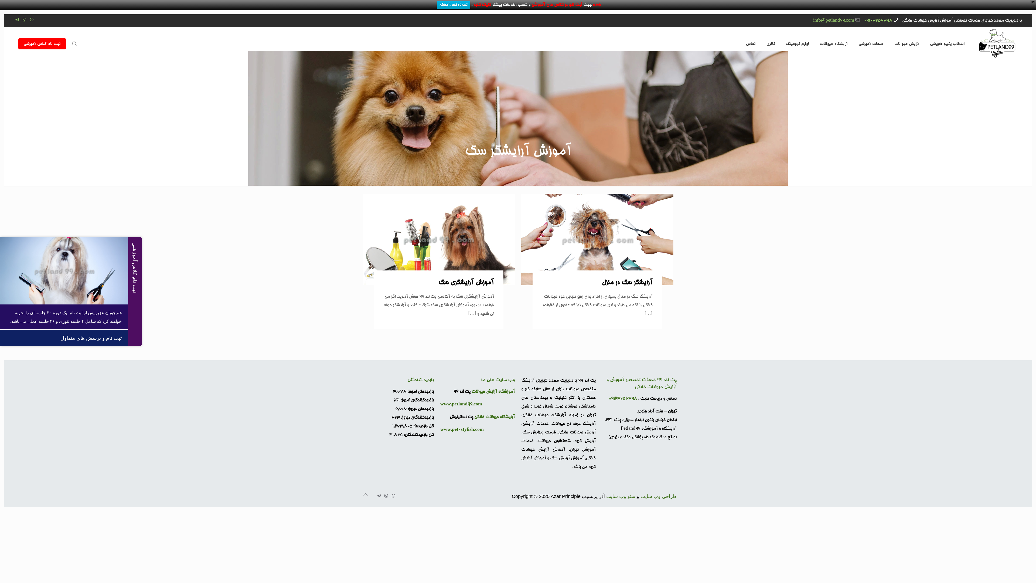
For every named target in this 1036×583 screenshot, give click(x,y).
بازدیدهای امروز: (420, 391)
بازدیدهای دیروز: (420, 409)
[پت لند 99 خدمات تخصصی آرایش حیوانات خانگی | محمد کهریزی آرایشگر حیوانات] (997, 42)
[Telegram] (17, 20)
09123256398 (878, 20)
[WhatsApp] (32, 20)
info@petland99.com (833, 20)
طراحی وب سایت (658, 496)
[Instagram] (24, 20)
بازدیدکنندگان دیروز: (417, 417)
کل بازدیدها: (423, 426)
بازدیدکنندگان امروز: (417, 400)
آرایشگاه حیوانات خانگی (494, 417)
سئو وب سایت (620, 496)
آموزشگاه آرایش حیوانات (493, 391)
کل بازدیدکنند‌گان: (418, 435)
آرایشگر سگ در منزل (627, 282)
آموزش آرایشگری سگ (466, 282)
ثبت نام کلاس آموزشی (453, 5)
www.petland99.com (461, 404)
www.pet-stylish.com (462, 430)
